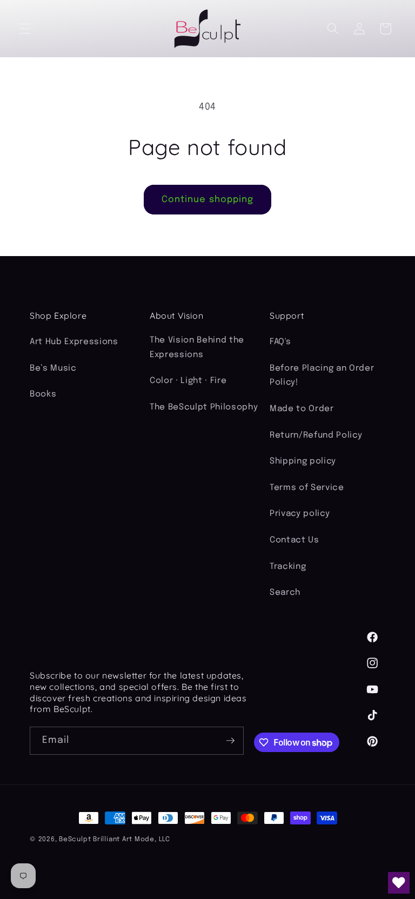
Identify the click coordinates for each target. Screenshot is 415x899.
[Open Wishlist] (399, 883)
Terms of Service (307, 488)
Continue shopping (208, 199)
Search (285, 592)
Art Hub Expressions (74, 342)
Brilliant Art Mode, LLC (131, 839)
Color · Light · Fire (188, 381)
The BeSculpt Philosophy (204, 407)
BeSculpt (75, 839)
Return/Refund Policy (316, 435)
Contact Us (294, 540)
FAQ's (280, 342)
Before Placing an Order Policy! (322, 375)
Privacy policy (300, 513)
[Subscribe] (230, 741)
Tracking (288, 566)
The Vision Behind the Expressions (197, 347)
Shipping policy (303, 461)
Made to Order (302, 409)
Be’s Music (53, 368)
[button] (25, 29)
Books (43, 394)
